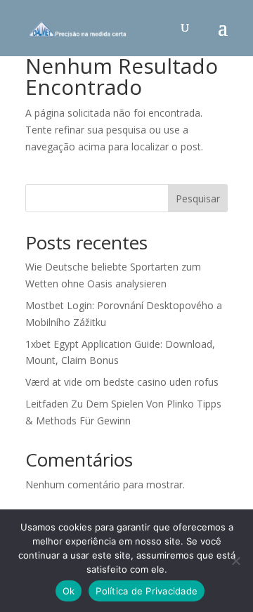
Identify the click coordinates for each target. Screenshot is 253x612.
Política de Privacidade (146, 591)
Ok (69, 591)
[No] (235, 561)
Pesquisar (198, 198)
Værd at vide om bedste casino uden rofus (122, 382)
